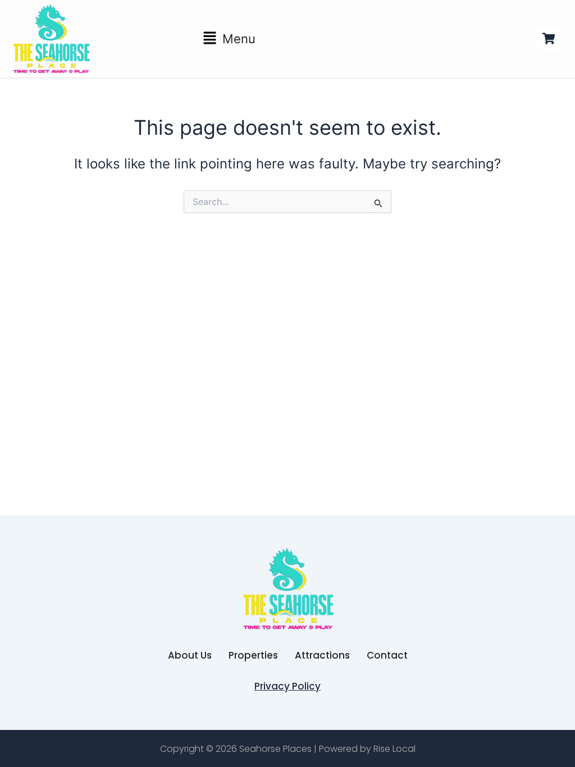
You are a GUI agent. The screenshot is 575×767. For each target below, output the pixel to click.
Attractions (322, 655)
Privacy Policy (287, 686)
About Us (190, 655)
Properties (253, 655)
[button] (229, 39)
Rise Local (394, 748)
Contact (387, 655)
